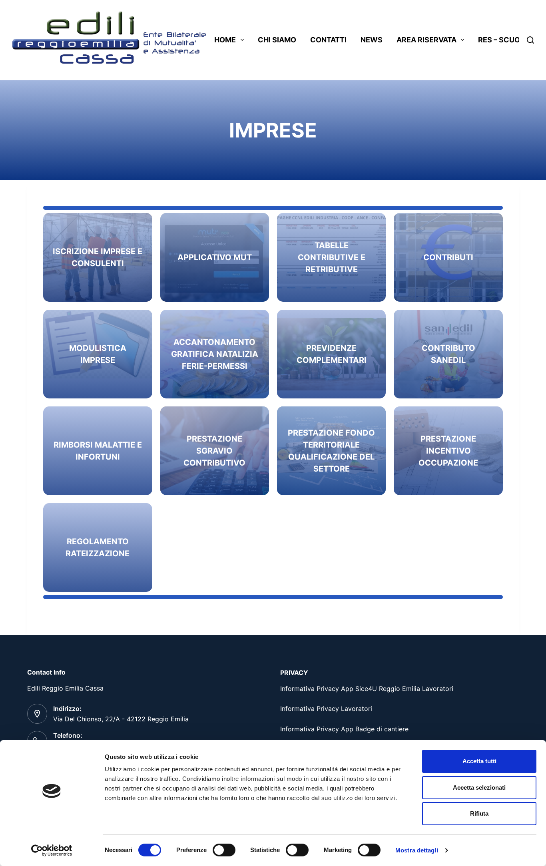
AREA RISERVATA (426, 40)
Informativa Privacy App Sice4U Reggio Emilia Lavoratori (366, 689)
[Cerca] (530, 40)
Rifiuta (479, 813)
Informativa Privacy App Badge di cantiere (344, 729)
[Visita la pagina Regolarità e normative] (214, 257)
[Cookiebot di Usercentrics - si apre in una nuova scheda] (52, 850)
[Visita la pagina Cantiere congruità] (214, 354)
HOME (225, 40)
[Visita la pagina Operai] (97, 257)
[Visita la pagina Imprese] (448, 257)
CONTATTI (328, 40)
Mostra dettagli (416, 850)
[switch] (224, 850)
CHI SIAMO (277, 40)
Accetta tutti (479, 761)
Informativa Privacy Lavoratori (326, 709)
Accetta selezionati (479, 787)
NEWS (372, 40)
